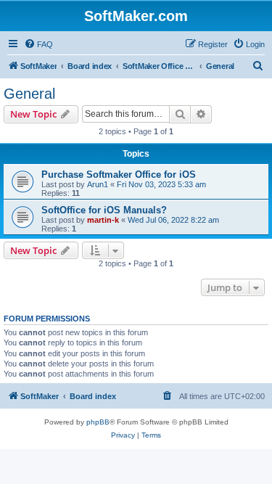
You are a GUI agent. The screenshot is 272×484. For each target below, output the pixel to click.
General (29, 94)
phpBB (98, 422)
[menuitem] (38, 44)
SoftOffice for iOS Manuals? (104, 210)
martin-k (103, 220)
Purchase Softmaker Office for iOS (118, 174)
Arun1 (97, 184)
